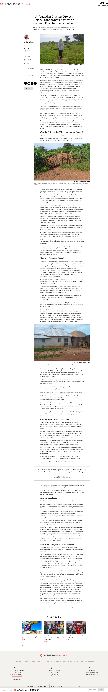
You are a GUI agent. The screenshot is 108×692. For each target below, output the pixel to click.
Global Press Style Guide (40, 662)
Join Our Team (56, 662)
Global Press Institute (92, 672)
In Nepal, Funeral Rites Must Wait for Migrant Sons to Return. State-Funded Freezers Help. (54, 637)
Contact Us (54, 674)
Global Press (91, 670)
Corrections (67, 662)
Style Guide (54, 672)
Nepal (45, 641)
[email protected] (17, 676)
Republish (28, 88)
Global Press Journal (92, 674)
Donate (99, 5)
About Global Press (22, 662)
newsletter (105, 5)
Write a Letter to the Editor (84, 662)
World (23, 639)
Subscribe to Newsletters (54, 676)
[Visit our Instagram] (47, 686)
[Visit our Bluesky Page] (45, 686)
